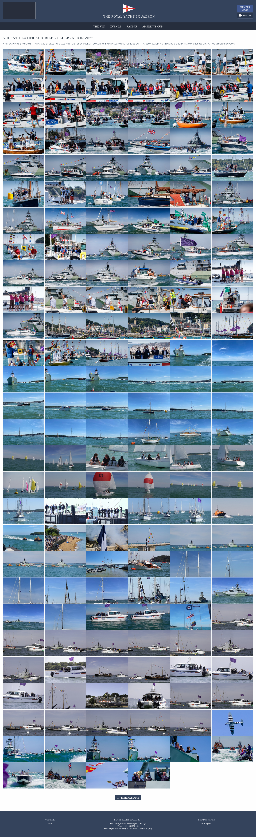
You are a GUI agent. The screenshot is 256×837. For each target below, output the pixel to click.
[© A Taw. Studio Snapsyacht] (232, 723)
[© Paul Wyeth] (23, 62)
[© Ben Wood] (232, 617)
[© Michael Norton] (23, 458)
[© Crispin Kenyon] (107, 617)
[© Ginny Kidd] (190, 564)
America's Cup (152, 26)
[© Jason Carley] (148, 564)
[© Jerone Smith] (65, 538)
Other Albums (128, 797)
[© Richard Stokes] (190, 353)
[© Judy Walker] (23, 511)
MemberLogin (245, 8)
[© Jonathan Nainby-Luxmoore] (232, 511)
